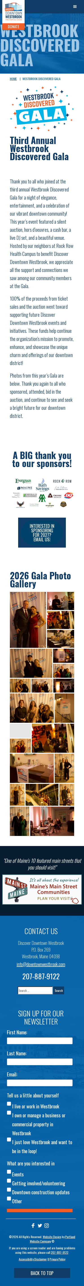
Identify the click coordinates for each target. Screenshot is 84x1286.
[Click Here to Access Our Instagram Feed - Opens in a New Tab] (46, 1225)
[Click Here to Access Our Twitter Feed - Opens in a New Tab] (40, 1225)
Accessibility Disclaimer (33, 1259)
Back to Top (42, 1273)
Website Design (52, 1236)
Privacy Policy (57, 1259)
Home (13, 78)
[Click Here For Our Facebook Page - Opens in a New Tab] (33, 1225)
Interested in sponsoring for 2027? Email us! (42, 533)
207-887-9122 (41, 976)
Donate (13, 26)
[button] (75, 6)
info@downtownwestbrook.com (41, 964)
